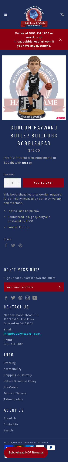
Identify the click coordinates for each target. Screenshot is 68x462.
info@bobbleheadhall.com (22, 333)
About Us (10, 418)
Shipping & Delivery (18, 375)
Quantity (9, 174)
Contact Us (11, 424)
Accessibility (12, 369)
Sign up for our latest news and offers (29, 278)
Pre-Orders (11, 387)
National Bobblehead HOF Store (30, 442)
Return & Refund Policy (20, 381)
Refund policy (13, 399)
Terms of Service (15, 393)
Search (8, 430)
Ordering (10, 363)
